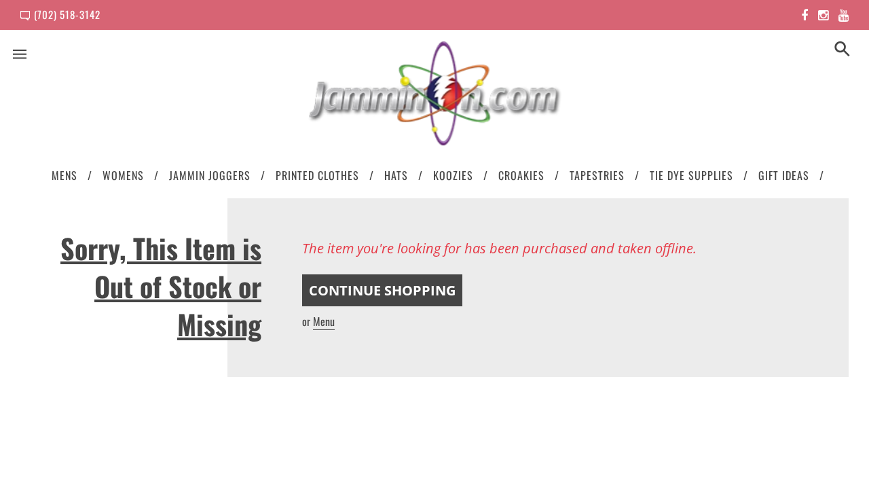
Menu (324, 321)
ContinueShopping (382, 290)
